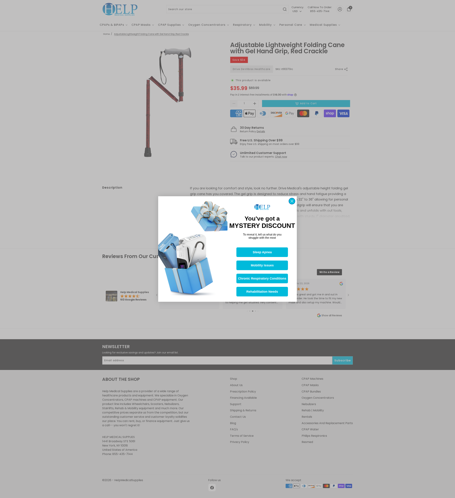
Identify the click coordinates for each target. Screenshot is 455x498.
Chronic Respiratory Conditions (262, 278)
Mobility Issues (262, 265)
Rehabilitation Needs (262, 291)
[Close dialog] (292, 201)
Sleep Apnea (262, 252)
